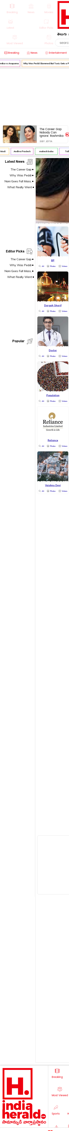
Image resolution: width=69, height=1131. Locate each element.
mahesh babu (45, 151)
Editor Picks (15, 252)
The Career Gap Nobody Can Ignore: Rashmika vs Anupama (51, 132)
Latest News (14, 162)
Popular (18, 342)
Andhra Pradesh (20, 151)
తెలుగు (62, 35)
